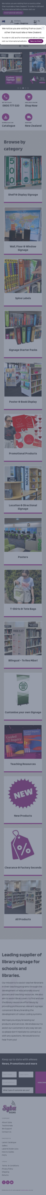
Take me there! (36, 41)
